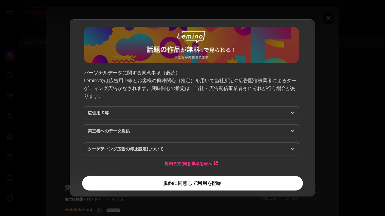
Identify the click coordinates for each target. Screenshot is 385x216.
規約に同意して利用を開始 (192, 183)
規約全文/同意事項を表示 (188, 163)
